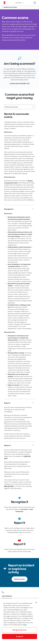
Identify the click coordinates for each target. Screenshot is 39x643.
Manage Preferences (20, 630)
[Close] (36, 603)
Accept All (19, 636)
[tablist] (19, 107)
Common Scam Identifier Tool (19, 83)
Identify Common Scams (10, 7)
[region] (19, 621)
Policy (25, 625)
